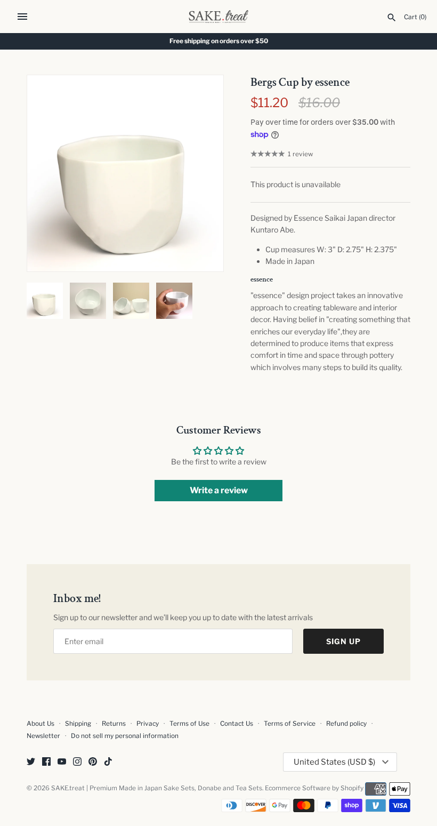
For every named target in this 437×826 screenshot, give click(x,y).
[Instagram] (77, 762)
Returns (114, 723)
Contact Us (236, 723)
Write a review (219, 490)
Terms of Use (189, 723)
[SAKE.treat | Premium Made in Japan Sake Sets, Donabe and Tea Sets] (218, 16)
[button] (201, 173)
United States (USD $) (334, 762)
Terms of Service (289, 723)
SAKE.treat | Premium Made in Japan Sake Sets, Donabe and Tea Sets (156, 788)
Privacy (147, 723)
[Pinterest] (92, 762)
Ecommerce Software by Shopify (314, 788)
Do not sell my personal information (125, 736)
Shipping (78, 723)
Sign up (343, 641)
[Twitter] (31, 762)
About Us (40, 723)
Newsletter (43, 736)
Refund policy (346, 723)
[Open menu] (22, 16)
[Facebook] (46, 762)
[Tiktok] (108, 762)
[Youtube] (62, 762)
